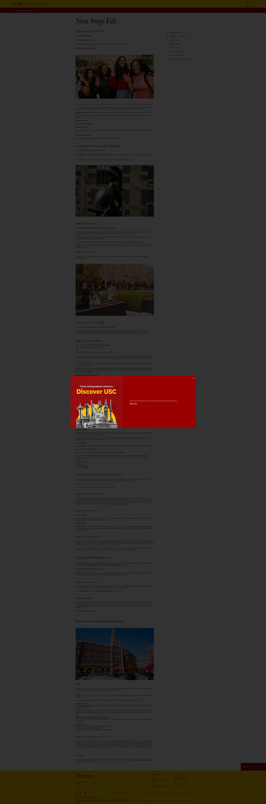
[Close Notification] (193, 378)
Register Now (133, 404)
